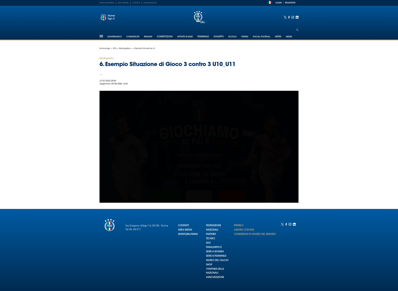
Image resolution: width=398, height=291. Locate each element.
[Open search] (297, 30)
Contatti (136, 3)
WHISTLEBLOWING (188, 234)
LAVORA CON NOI (244, 230)
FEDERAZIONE (213, 225)
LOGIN (278, 3)
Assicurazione (150, 3)
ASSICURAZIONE (215, 277)
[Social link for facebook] (289, 17)
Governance (114, 37)
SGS (114, 48)
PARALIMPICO (214, 247)
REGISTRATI (290, 3)
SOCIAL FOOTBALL (261, 37)
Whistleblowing (107, 3)
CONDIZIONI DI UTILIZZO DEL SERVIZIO (255, 234)
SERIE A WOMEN (215, 252)
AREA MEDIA (185, 230)
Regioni (148, 37)
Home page (105, 48)
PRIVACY (238, 225)
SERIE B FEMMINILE (216, 256)
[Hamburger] (101, 36)
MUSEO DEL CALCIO (217, 260)
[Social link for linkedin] (297, 17)
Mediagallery (125, 48)
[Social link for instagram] (292, 17)
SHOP (209, 265)
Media (289, 37)
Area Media (123, 3)
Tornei (244, 37)
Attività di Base (185, 37)
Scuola (232, 37)
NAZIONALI (212, 230)
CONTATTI (183, 225)
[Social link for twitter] (285, 17)
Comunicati (132, 37)
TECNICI (210, 239)
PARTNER (211, 234)
